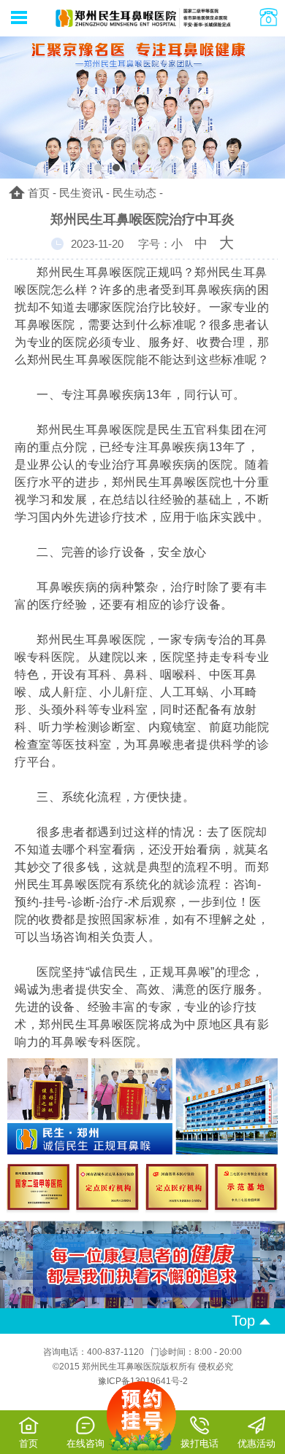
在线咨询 (85, 1443)
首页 (39, 193)
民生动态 (134, 193)
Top (245, 1321)
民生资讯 (81, 193)
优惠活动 (257, 1443)
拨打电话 (199, 1443)
